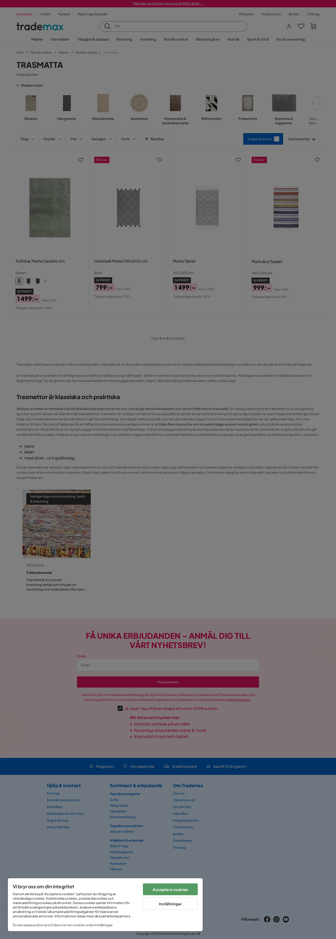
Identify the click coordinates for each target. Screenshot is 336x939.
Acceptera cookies (170, 889)
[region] (105, 904)
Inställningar (170, 903)
